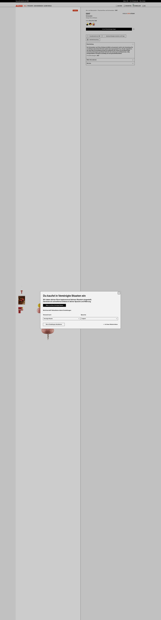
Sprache (83, 315)
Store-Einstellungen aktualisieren (54, 324)
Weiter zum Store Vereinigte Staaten (54, 305)
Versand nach (47, 315)
